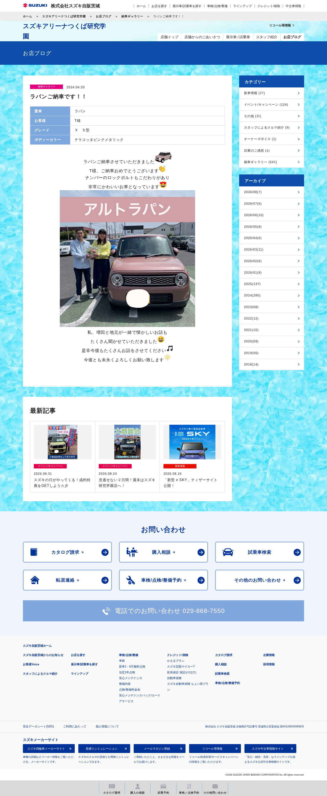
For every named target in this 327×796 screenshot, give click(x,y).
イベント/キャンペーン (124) (266, 104)
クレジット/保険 (268, 6)
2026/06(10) (254, 215)
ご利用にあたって (74, 726)
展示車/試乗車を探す (187, 6)
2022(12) (251, 318)
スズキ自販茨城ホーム (37, 645)
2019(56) (251, 353)
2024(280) (252, 295)
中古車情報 (293, 6)
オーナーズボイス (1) (260, 139)
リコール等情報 (212, 748)
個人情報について (107, 726)
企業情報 (269, 655)
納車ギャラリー (132, 16)
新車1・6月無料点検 (132, 666)
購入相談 (221, 664)
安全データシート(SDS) (38, 726)
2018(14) (251, 364)
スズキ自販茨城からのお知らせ (43, 655)
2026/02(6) (253, 261)
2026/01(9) (253, 272)
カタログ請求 (223, 655)
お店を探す (159, 6)
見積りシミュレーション (101, 748)
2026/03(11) (254, 249)
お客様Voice (31, 664)
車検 (122, 660)
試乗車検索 (222, 673)
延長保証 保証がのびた (182, 672)
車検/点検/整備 (217, 6)
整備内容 (125, 683)
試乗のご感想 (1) (257, 150)
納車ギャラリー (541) (260, 162)
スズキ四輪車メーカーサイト (46, 748)
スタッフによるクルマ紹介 (40, 673)
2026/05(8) (253, 226)
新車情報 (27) (254, 93)
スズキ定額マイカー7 (181, 666)
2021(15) (251, 330)
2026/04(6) (253, 238)
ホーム (141, 6)
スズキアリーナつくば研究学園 (64, 16)
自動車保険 (174, 678)
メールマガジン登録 (157, 748)
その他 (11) (252, 116)
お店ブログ (103, 16)
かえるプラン (175, 660)
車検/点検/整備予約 (227, 683)
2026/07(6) (253, 203)
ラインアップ (242, 6)
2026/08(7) (253, 192)
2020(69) (251, 341)
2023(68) (251, 307)
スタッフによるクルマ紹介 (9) (267, 127)
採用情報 (269, 664)
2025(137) (252, 284)
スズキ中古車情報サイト (268, 748)
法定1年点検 (127, 672)
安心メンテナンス (130, 678)
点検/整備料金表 (129, 689)
